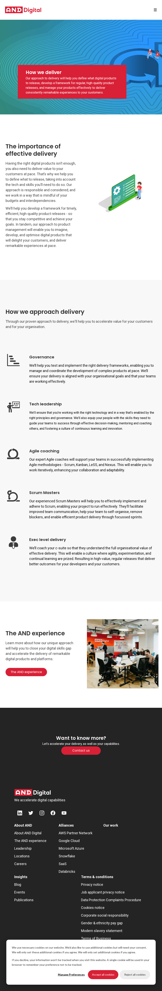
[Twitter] (30, 814)
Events (19, 892)
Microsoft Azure (71, 848)
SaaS (63, 864)
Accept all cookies (103, 974)
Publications (24, 900)
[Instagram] (42, 814)
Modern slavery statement (101, 931)
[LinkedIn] (19, 814)
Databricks (67, 871)
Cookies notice (93, 908)
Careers (20, 864)
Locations (22, 856)
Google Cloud (69, 841)
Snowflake (67, 856)
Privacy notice (92, 884)
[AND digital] (23, 10)
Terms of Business (96, 938)
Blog (17, 884)
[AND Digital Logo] (32, 792)
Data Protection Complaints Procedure (111, 900)
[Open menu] (155, 10)
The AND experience (30, 841)
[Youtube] (64, 814)
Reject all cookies (135, 974)
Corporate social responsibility (105, 915)
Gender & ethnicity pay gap (102, 923)
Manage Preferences (71, 974)
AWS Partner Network (75, 833)
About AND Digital (27, 833)
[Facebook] (53, 814)
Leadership (23, 848)
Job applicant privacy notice (103, 892)
